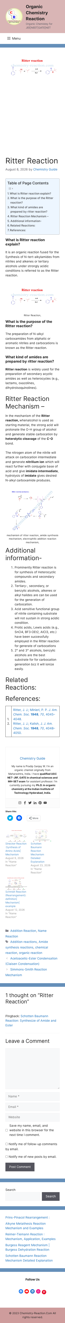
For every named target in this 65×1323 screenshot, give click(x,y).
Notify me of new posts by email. (33, 1157)
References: (18, 230)
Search (10, 1190)
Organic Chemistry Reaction (37, 12)
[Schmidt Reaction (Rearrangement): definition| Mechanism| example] (16, 883)
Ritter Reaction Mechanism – (29, 216)
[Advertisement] (32, 121)
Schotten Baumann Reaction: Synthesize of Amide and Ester (30, 1020)
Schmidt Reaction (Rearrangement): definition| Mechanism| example (15, 899)
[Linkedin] (35, 803)
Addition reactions (23, 942)
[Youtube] (45, 803)
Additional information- (26, 221)
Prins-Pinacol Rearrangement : (27, 1217)
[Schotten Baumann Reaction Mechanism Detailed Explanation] (41, 836)
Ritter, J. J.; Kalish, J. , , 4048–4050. (34, 728)
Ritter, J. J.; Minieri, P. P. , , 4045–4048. (35, 714)
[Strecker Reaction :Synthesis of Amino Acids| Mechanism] (16, 836)
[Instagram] (19, 803)
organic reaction (30, 953)
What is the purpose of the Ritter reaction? (31, 200)
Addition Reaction (23, 931)
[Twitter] (30, 803)
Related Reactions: (22, 225)
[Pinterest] (40, 803)
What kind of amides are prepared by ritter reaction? (28, 209)
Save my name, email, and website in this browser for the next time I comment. (31, 1130)
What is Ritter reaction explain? (30, 193)
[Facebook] (25, 803)
